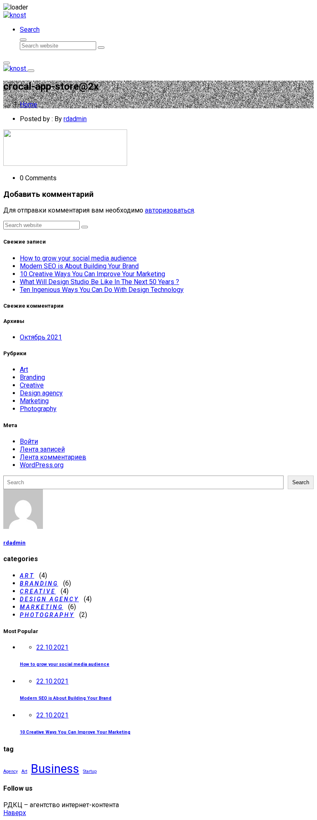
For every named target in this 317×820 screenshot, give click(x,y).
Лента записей (42, 449)
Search (300, 482)
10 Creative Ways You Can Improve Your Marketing (92, 274)
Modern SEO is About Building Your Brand (79, 266)
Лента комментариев (53, 457)
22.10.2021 (52, 647)
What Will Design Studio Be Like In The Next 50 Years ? (99, 282)
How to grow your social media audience (78, 258)
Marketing (34, 401)
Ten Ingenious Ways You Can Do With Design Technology (102, 290)
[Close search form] (23, 39)
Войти (29, 441)
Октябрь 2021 (41, 337)
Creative (32, 385)
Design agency (41, 393)
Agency (10, 771)
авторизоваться (169, 210)
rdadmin (75, 119)
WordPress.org (42, 465)
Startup (90, 771)
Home (28, 104)
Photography (38, 409)
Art (24, 369)
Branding (32, 377)
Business (55, 769)
